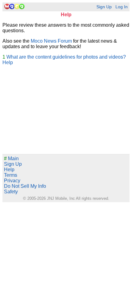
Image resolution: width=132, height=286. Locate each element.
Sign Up (104, 7)
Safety (11, 191)
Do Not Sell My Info (25, 186)
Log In (121, 7)
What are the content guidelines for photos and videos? (66, 57)
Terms (10, 175)
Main (11, 158)
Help (7, 62)
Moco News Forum (51, 41)
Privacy (12, 180)
